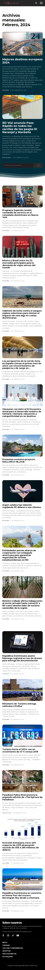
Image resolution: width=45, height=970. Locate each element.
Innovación (5, 673)
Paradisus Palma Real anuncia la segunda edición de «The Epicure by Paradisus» (22, 797)
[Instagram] (8, 935)
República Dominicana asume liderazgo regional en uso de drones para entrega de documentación (22, 658)
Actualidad (6, 157)
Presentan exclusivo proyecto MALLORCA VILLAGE (18, 460)
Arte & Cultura (6, 812)
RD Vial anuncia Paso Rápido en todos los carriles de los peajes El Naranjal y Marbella (19, 127)
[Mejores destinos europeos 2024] (22, 44)
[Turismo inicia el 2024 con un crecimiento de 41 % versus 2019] (22, 736)
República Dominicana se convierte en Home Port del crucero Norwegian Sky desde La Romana (21, 895)
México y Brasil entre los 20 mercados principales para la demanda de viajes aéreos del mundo (18, 264)
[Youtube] (18, 935)
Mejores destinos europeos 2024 (22, 61)
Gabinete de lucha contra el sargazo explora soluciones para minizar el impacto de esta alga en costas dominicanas (22, 314)
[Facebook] (3, 935)
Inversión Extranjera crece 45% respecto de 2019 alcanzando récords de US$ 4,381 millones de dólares (20, 846)
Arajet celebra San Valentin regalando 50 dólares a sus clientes (21, 506)
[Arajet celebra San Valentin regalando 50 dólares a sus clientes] (22, 491)
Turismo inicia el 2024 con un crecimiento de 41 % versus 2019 (20, 750)
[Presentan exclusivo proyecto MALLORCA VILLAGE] (22, 446)
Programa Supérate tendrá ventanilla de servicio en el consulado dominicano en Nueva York (20, 214)
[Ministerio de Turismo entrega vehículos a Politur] (22, 690)
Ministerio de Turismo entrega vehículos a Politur (19, 705)
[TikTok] (13, 935)
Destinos (5, 90)
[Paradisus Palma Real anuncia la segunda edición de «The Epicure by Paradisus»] (22, 781)
